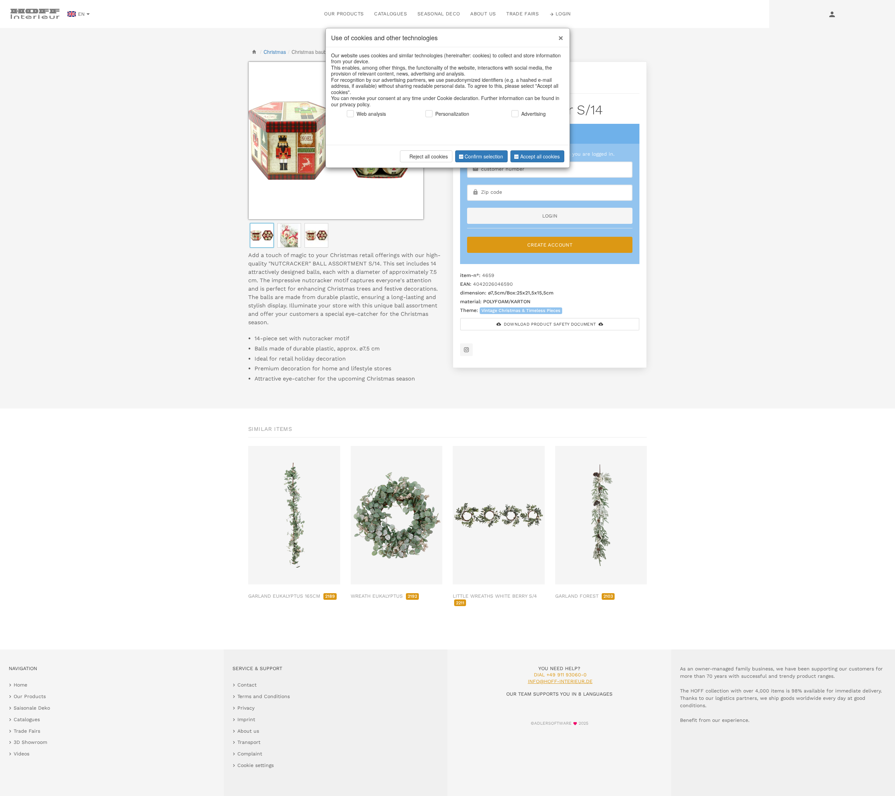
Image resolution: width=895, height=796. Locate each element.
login (550, 216)
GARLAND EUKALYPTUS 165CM (291, 596)
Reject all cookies (428, 156)
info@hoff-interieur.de (560, 681)
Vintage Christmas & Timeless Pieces (520, 310)
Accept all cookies (540, 156)
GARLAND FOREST (584, 596)
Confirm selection (484, 156)
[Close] (559, 35)
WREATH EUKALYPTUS (384, 596)
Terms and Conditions (263, 696)
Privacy (246, 708)
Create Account (549, 245)
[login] (832, 14)
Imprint (246, 719)
